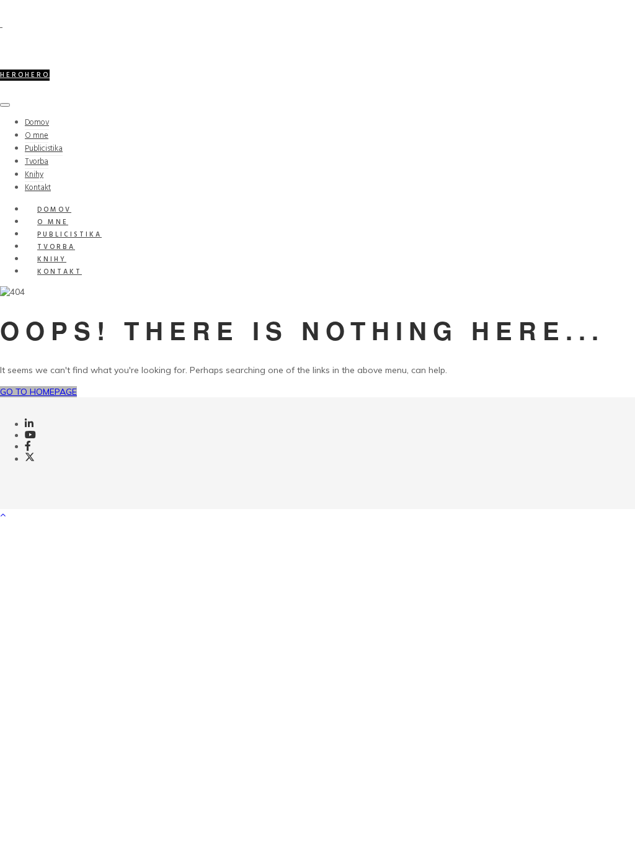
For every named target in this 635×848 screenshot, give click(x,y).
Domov (37, 122)
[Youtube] (30, 435)
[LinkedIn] (29, 424)
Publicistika (44, 148)
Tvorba (36, 161)
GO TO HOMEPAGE (38, 391)
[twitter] (30, 458)
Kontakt (59, 271)
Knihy (34, 174)
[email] (28, 446)
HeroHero (25, 75)
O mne (36, 135)
